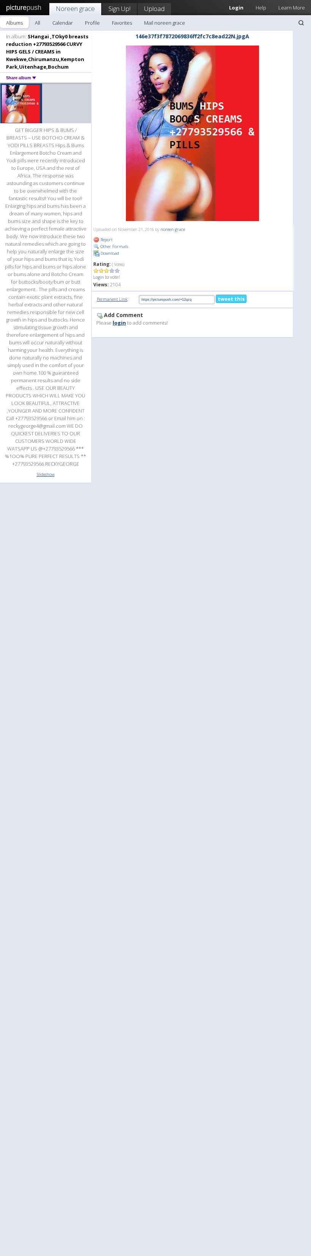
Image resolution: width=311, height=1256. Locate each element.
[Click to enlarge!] (192, 133)
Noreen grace (75, 8)
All (37, 22)
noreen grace (172, 229)
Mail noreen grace (164, 22)
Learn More (291, 7)
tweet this (231, 298)
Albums (14, 22)
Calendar (62, 22)
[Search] (301, 23)
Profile (92, 22)
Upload (154, 8)
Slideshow (46, 474)
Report (106, 239)
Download (109, 253)
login (119, 322)
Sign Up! (119, 8)
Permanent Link (112, 299)
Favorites (122, 22)
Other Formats (113, 246)
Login (98, 277)
